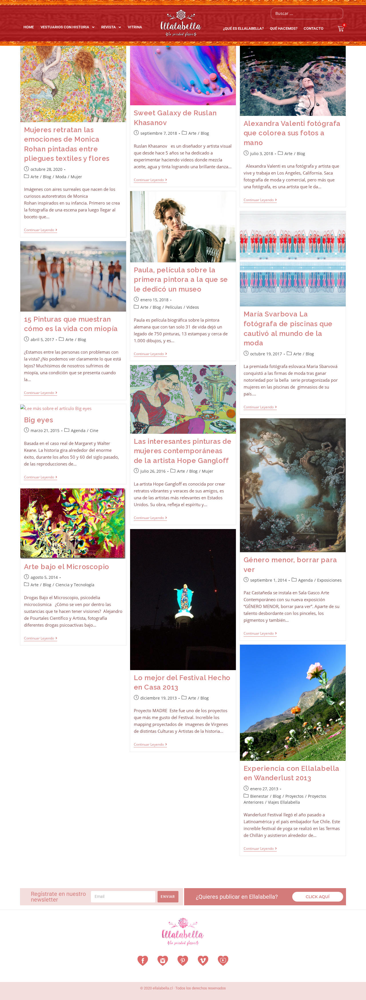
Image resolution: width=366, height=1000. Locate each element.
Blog (47, 176)
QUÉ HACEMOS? (283, 28)
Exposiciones (329, 580)
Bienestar (259, 796)
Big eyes (38, 420)
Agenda (78, 430)
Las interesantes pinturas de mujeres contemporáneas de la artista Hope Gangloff (183, 451)
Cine (94, 430)
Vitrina (135, 27)
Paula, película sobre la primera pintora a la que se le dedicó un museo (181, 279)
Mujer (76, 176)
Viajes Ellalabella (284, 802)
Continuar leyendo (40, 230)
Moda (60, 176)
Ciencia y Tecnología (74, 584)
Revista (108, 27)
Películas (173, 307)
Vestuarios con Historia (65, 27)
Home (28, 27)
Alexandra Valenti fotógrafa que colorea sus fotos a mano (292, 133)
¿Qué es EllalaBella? (243, 28)
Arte (35, 176)
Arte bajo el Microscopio (66, 567)
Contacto (313, 28)
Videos (192, 307)
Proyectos (294, 796)
